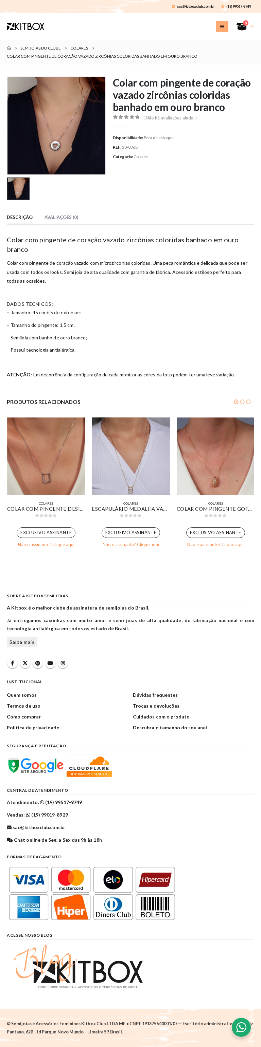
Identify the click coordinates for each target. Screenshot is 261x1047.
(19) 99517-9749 (238, 6)
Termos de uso (23, 706)
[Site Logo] (25, 26)
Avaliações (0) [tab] (61, 217)
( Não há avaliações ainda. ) (170, 117)
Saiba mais (22, 642)
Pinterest (38, 663)
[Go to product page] (46, 456)
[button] (222, 26)
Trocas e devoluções (156, 706)
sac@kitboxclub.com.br (196, 6)
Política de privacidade (33, 727)
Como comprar (24, 716)
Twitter (25, 663)
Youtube (50, 663)
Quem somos (22, 695)
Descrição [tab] (20, 217)
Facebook (12, 663)
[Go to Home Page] (9, 48)
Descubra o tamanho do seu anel (170, 727)
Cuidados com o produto (161, 716)
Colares (141, 156)
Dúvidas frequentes (155, 695)
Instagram (63, 663)
